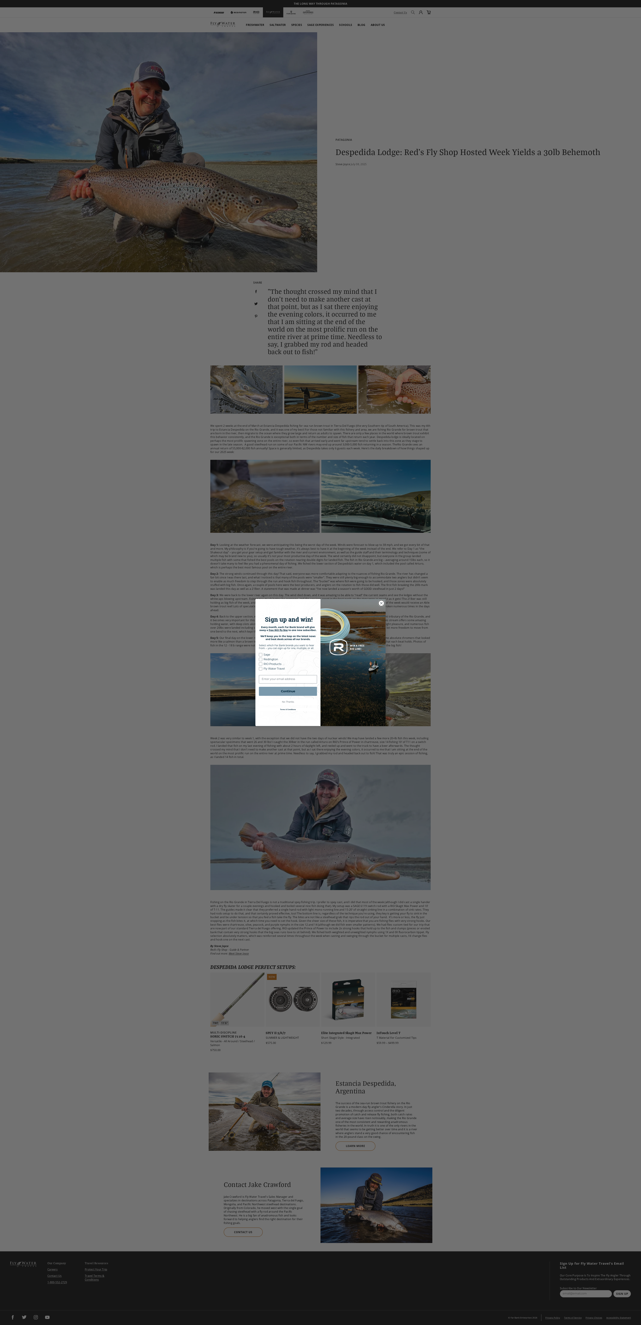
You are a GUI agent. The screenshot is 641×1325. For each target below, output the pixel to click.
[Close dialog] (381, 603)
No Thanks (288, 702)
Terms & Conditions (288, 709)
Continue (288, 691)
